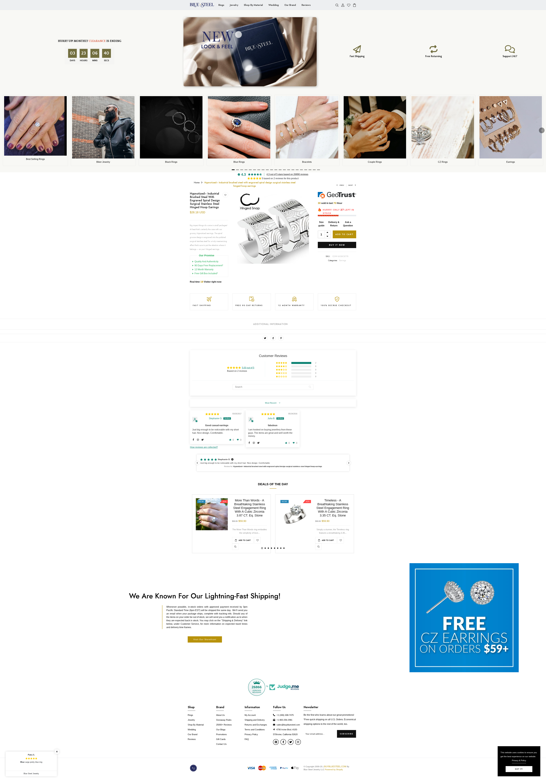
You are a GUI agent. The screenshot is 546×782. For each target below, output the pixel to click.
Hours (84, 60)
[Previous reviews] (197, 463)
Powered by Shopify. (333, 769)
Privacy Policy (251, 734)
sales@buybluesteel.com (288, 724)
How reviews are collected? (204, 447)
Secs (106, 60)
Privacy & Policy (519, 760)
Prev (342, 185)
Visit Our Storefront (204, 639)
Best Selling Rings (35, 159)
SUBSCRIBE (346, 734)
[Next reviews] (349, 463)
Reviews (306, 5)
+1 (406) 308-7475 (285, 715)
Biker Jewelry (103, 162)
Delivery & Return (333, 224)
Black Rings (171, 162)
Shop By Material (253, 5)
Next (351, 185)
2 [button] (265, 548)
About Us (220, 715)
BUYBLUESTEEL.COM (335, 766)
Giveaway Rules (223, 720)
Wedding (273, 5)
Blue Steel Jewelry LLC (314, 769)
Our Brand (290, 5)
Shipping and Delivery (255, 720)
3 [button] (268, 548)
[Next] (542, 130)
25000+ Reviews (224, 724)
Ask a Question (348, 224)
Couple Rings (375, 162)
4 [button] (271, 548)
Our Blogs (221, 729)
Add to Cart (344, 234)
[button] (255, 178)
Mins (95, 60)
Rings (221, 5)
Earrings (510, 162)
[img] (212, 414)
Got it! (519, 769)
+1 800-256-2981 (284, 720)
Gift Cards (221, 739)
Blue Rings (239, 162)
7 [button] (281, 548)
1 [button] (262, 548)
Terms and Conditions (255, 729)
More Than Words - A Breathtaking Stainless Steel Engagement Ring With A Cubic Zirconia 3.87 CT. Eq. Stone (249, 508)
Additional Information (270, 324)
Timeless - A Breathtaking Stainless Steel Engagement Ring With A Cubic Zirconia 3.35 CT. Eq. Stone (332, 508)
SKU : (328, 256)
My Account (250, 715)
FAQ (247, 739)
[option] (273, 228)
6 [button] (278, 548)
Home (197, 182)
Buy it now (337, 245)
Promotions (221, 734)
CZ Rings (443, 162)
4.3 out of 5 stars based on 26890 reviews (287, 174)
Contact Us (221, 744)
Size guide (321, 224)
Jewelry (234, 5)
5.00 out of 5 (248, 368)
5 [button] (274, 548)
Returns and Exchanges (256, 724)
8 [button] (284, 548)
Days (73, 60)
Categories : (333, 260)
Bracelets (307, 162)
